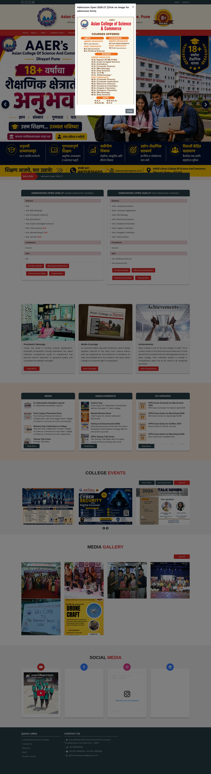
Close (129, 111)
